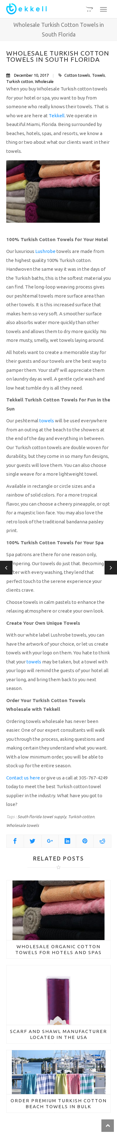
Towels (98, 75)
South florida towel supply (41, 816)
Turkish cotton (19, 81)
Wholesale (44, 81)
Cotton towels (77, 75)
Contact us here (23, 777)
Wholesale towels (22, 825)
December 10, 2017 (31, 75)
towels (46, 420)
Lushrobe (45, 251)
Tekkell (57, 115)
